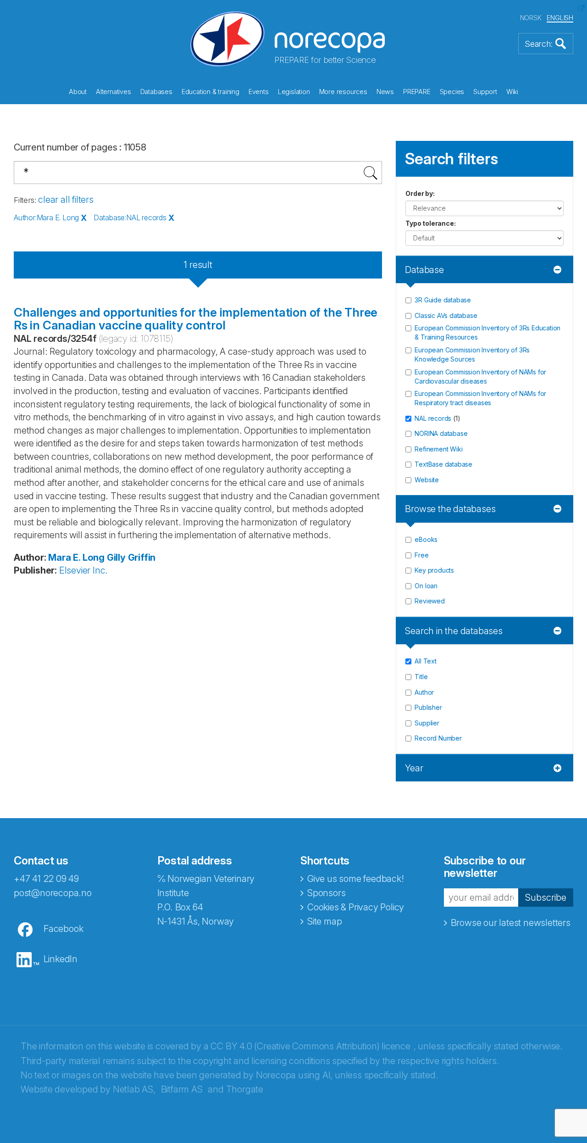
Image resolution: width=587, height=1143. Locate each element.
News (385, 91)
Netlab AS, (134, 1089)
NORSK (531, 18)
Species (452, 91)
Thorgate (244, 1089)
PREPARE (417, 91)
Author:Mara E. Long (46, 217)
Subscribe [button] (545, 897)
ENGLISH (560, 18)
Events (259, 91)
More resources (343, 91)
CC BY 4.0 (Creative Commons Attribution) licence (310, 1046)
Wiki (512, 91)
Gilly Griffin (131, 557)
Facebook (63, 928)
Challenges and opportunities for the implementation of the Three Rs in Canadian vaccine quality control (195, 319)
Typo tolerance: (430, 223)
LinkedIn (61, 959)
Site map (324, 921)
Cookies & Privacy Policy (355, 907)
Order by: (419, 193)
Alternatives (113, 91)
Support (485, 91)
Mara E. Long (76, 557)
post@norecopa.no (53, 892)
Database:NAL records (130, 217)
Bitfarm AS (182, 1089)
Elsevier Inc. (83, 570)
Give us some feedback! (355, 878)
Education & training (210, 91)
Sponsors (326, 892)
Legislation (294, 91)
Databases (156, 91)
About (78, 91)
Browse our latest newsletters (510, 922)
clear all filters (66, 199)
